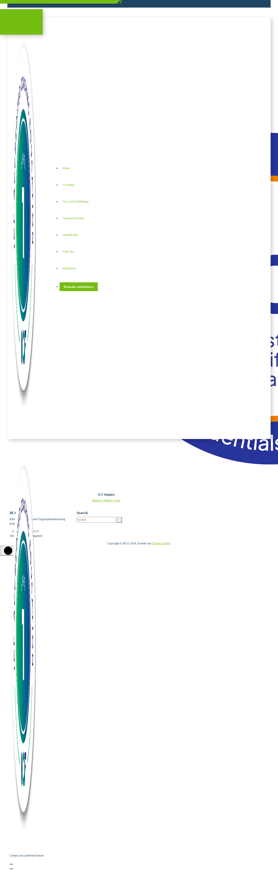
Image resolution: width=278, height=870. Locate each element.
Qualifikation (70, 234)
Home (66, 168)
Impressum (69, 268)
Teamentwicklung (73, 218)
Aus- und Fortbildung (76, 201)
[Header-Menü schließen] (11, 868)
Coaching (68, 184)
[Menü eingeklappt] (11, 864)
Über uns (68, 251)
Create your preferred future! (29, 1)
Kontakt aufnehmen (79, 287)
